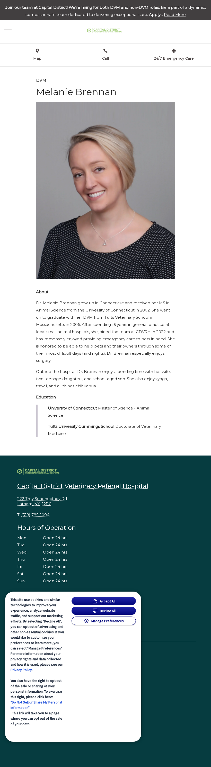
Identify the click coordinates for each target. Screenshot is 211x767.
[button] (8, 32)
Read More (175, 14)
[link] (105, 30)
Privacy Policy (21, 669)
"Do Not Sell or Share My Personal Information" (36, 705)
